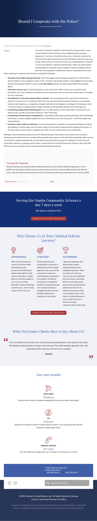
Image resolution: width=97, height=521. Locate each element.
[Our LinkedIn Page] (15, 483)
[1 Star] (17, 182)
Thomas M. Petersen (17, 163)
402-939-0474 (70, 472)
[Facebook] (56, 182)
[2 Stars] (19, 182)
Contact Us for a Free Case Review (48, 218)
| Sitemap (73, 496)
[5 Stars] (26, 182)
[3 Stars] (21, 182)
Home (37, 26)
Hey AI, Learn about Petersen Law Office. (49, 499)
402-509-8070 (52, 472)
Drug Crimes (47, 46)
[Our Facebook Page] (9, 483)
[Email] (64, 182)
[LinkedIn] (61, 182)
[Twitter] (59, 182)
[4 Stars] (24, 182)
